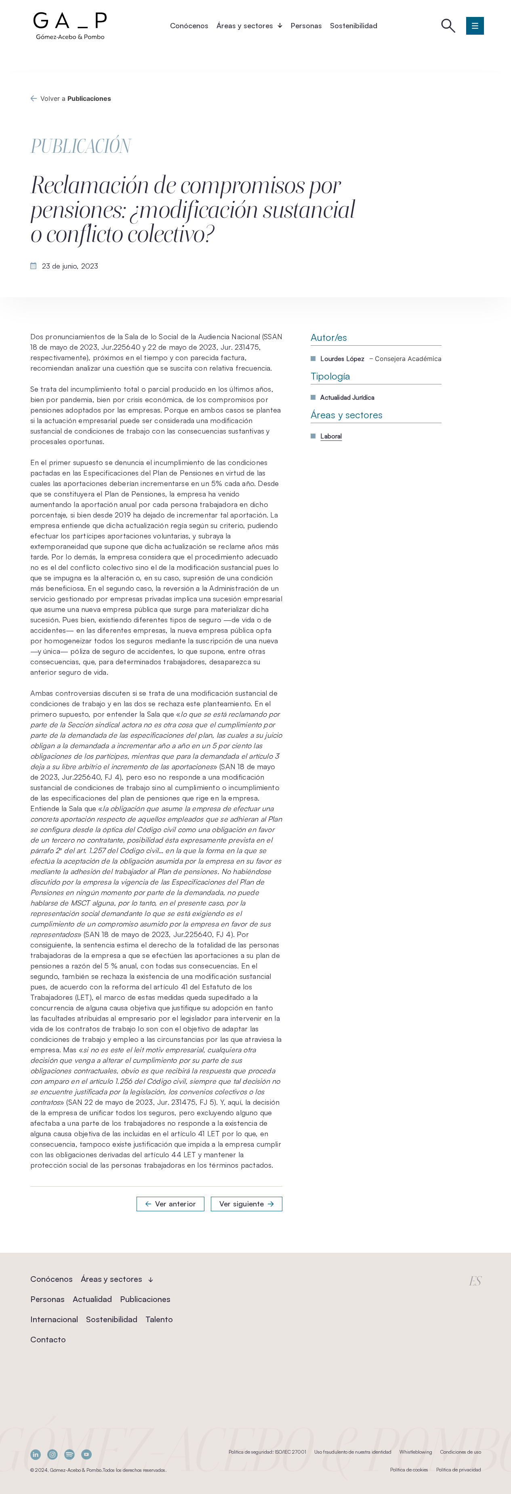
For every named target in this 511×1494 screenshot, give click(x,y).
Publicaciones (145, 1299)
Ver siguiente (241, 1203)
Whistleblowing (416, 1452)
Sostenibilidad (353, 25)
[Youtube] (86, 1454)
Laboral (331, 436)
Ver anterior (175, 1203)
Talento (159, 1319)
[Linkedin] (35, 1454)
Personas (306, 25)
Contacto (48, 1339)
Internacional (54, 1319)
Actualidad (92, 1299)
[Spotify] (69, 1454)
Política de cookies (409, 1470)
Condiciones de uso (460, 1452)
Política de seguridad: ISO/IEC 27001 (267, 1452)
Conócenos (189, 25)
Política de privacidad (458, 1470)
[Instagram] (52, 1454)
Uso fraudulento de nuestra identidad (352, 1452)
